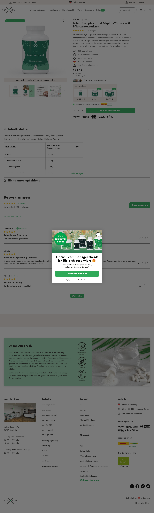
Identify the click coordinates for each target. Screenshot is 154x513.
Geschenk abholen (77, 274)
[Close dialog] (98, 234)
